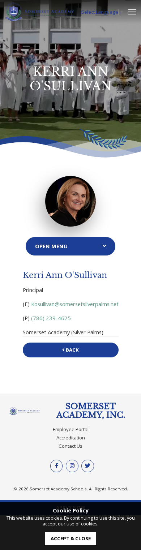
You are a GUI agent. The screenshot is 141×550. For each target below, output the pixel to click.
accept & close (71, 538)
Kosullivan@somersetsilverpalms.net (75, 304)
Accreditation (70, 437)
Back (72, 350)
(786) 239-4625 (51, 318)
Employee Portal (71, 429)
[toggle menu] (132, 12)
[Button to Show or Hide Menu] (70, 246)
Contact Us (70, 446)
